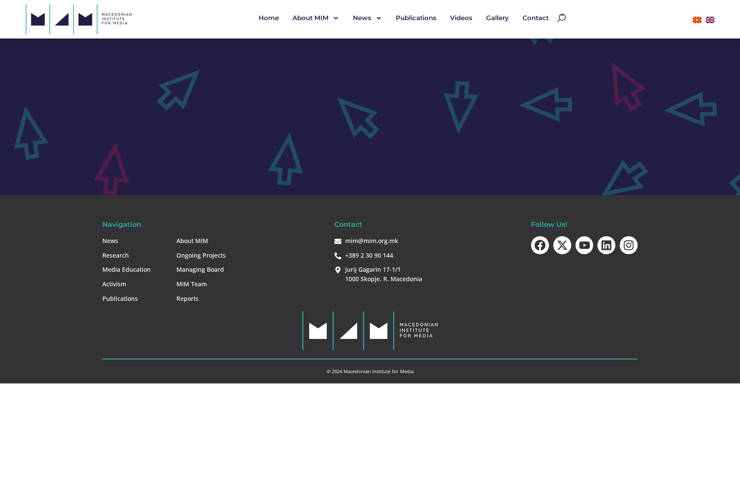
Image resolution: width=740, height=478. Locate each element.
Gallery (497, 18)
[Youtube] (585, 245)
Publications (416, 18)
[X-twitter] (562, 245)
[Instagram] (629, 245)
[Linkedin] (606, 245)
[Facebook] (540, 245)
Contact (535, 18)
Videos (461, 18)
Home (269, 18)
